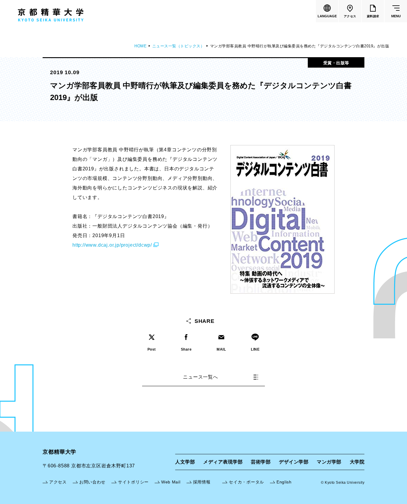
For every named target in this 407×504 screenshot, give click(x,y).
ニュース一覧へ (200, 376)
